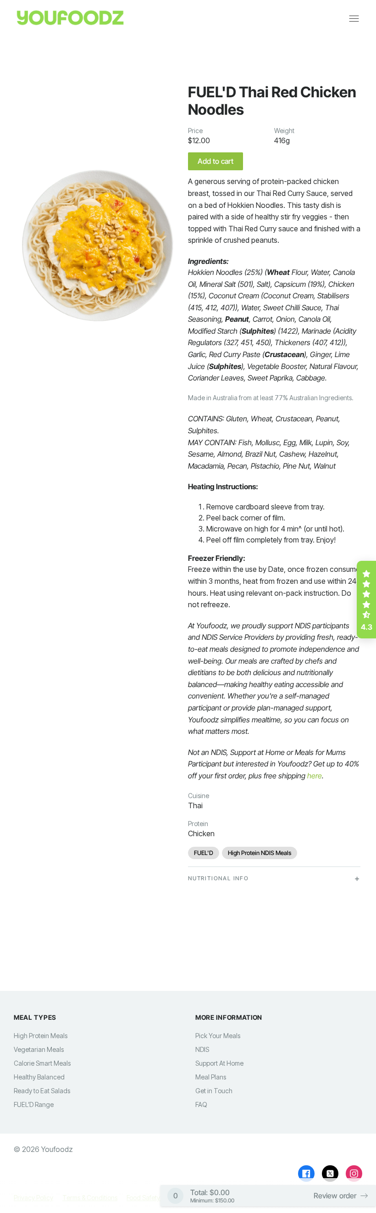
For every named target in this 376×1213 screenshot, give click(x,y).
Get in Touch (213, 1091)
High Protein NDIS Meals (259, 852)
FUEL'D (203, 852)
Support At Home (219, 1063)
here (314, 775)
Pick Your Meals (217, 1036)
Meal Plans (210, 1077)
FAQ (201, 1104)
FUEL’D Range (34, 1104)
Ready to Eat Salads (42, 1091)
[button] (366, 600)
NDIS (202, 1049)
